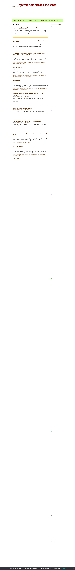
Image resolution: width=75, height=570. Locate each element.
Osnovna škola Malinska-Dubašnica (37, 4)
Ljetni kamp (29, 34)
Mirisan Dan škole (17, 67)
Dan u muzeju (16, 80)
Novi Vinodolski (38, 34)
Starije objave (16, 158)
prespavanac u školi (40, 154)
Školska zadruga (27, 75)
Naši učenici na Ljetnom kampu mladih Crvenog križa (26, 27)
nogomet (18, 63)
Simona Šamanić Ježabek (22, 76)
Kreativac (20, 75)
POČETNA (14, 20)
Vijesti (20, 34)
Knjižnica (20, 154)
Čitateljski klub (32, 154)
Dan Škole (44, 75)
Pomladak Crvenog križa (43, 34)
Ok (64, 568)
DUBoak (43, 88)
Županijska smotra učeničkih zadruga (22, 108)
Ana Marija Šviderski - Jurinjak (39, 75)
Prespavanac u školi (18, 146)
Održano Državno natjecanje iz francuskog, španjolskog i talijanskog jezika (30, 133)
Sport (20, 62)
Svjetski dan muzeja (19, 89)
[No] (73, 568)
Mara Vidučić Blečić (34, 62)
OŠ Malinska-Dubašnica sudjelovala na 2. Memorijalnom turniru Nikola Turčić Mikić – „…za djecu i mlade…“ (29, 53)
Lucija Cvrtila (33, 34)
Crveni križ (26, 34)
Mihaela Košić (15, 63)
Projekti (23, 75)
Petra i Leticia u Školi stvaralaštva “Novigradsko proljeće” (27, 121)
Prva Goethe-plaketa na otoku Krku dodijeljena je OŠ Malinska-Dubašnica (29, 94)
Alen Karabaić (31, 88)
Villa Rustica (14, 35)
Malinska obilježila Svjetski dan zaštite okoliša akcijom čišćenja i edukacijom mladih (29, 40)
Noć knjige (35, 154)
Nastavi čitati (43, 33)
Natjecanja (20, 142)
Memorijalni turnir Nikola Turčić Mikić (42, 62)
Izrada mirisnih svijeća (16, 76)
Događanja (17, 34)
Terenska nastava (21, 88)
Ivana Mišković (29, 62)
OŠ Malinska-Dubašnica (25, 28)
